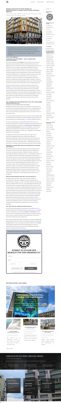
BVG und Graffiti (35, 197)
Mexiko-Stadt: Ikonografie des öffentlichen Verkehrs (50, 33)
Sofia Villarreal (26, 329)
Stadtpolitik (52, 92)
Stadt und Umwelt (49, 96)
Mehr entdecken (30, 309)
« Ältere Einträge (9, 348)
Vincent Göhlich (11, 13)
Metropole (48, 71)
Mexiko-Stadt (49, 158)
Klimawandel (52, 65)
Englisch (17, 231)
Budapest (48, 131)
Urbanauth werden (50, 48)
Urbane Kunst (48, 104)
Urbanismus (19, 15)
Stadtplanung (48, 92)
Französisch (23, 231)
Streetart (48, 100)
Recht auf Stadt (49, 77)
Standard (48, 178)
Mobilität (51, 71)
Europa (24, 13)
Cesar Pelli (25, 123)
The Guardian (30, 69)
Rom (50, 168)
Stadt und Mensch (49, 94)
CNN (14, 113)
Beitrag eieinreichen (50, 50)
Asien (21, 13)
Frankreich (28, 13)
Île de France (49, 191)
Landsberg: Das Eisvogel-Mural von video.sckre (50, 27)
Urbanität (24, 15)
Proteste (48, 75)
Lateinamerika (49, 154)
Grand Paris (49, 143)
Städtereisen (51, 100)
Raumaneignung (52, 75)
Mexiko (51, 156)
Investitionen (48, 65)
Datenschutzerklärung (32, 272)
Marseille (8, 86)
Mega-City (51, 69)
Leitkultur (48, 69)
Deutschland (49, 135)
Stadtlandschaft (49, 90)
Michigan (48, 160)
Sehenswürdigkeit (49, 79)
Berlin (48, 129)
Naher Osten (49, 162)
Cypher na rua (34, 210)
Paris (52, 166)
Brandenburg (52, 129)
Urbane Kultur (13, 15)
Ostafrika (48, 166)
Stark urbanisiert (49, 98)
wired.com (19, 157)
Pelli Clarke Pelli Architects (31, 121)
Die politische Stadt (50, 137)
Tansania (52, 178)
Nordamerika (49, 164)
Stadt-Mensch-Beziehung (50, 176)
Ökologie (48, 119)
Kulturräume (51, 67)
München (52, 160)
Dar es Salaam (49, 133)
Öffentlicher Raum (49, 115)
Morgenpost (15, 178)
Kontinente (33, 13)
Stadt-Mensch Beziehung (30, 365)
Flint (52, 139)
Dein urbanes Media (13, 365)
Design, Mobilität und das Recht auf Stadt (30, 327)
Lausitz (48, 156)
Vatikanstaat (49, 189)
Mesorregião (22, 211)
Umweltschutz (48, 102)
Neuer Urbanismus (49, 73)
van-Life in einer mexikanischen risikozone (49, 38)
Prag (48, 168)
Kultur (47, 67)
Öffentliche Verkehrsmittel (50, 117)
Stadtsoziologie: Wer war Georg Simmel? (48, 332)
